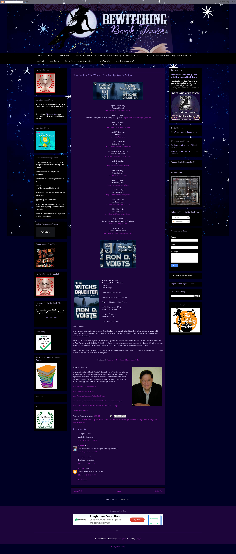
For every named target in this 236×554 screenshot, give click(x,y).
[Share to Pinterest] (124, 416)
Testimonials (104, 61)
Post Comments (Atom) (123, 499)
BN (117, 360)
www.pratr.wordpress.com (118, 223)
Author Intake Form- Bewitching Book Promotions (169, 55)
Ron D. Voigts (149, 419)
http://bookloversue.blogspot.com (118, 127)
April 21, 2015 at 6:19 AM (87, 452)
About (50, 55)
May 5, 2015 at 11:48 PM (87, 475)
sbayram (123, 539)
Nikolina (81, 445)
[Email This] (115, 416)
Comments (178, 222)
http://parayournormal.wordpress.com (118, 110)
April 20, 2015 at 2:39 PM (87, 440)
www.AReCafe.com (118, 137)
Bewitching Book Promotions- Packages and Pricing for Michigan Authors (108, 55)
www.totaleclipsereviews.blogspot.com (118, 146)
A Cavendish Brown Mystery (88, 419)
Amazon (110, 360)
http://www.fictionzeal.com (118, 175)
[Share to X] (120, 416)
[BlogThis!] (117, 416)
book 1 (101, 419)
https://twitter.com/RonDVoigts (83, 391)
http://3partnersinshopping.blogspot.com (138, 117)
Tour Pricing (64, 55)
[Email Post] (110, 416)
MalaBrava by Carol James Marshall (185, 132)
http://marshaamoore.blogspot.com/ (118, 204)
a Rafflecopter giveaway (81, 410)
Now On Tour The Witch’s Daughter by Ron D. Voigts (124, 419)
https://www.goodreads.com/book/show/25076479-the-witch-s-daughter (97, 401)
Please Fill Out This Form (46, 318)
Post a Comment (81, 480)
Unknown (81, 468)
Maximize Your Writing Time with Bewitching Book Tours (184, 76)
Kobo (122, 360)
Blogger (138, 539)
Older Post (159, 490)
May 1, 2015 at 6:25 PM (86, 463)
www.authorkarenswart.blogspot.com (118, 156)
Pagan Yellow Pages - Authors (182, 284)
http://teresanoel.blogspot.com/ (118, 166)
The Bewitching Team (125, 61)
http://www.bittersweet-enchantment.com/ (118, 233)
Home (39, 55)
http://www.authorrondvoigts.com (84, 386)
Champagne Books (132, 360)
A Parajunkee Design (118, 546)
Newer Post (77, 490)
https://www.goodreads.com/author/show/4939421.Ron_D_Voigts (95, 405)
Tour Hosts (54, 61)
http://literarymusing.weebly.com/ (118, 194)
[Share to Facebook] (122, 416)
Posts (176, 218)
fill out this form (52, 114)
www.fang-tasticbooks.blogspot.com (117, 214)
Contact (40, 61)
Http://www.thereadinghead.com (118, 185)
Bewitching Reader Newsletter (79, 61)
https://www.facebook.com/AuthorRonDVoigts (89, 396)
